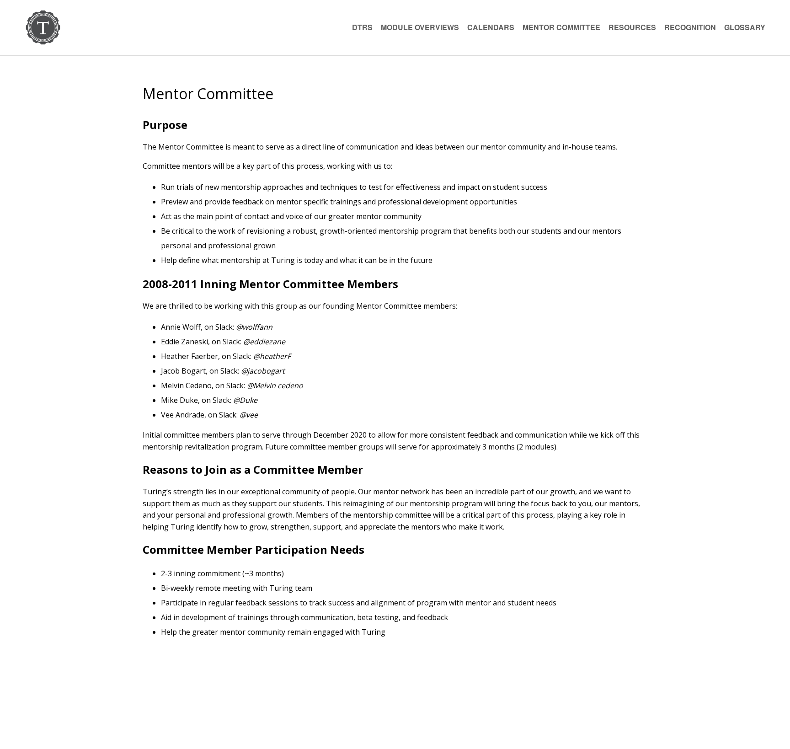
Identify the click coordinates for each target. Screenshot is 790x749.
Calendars (490, 27)
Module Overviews (420, 27)
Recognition (690, 27)
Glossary (744, 27)
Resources (632, 27)
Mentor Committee (561, 27)
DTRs (362, 27)
